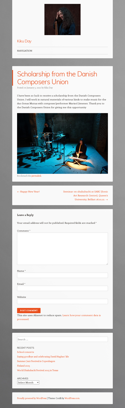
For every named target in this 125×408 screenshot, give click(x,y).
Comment (23, 230)
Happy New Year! (28, 191)
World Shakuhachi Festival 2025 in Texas (37, 370)
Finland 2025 (23, 365)
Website (21, 296)
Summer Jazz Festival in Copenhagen (36, 361)
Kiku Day (24, 41)
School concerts (25, 351)
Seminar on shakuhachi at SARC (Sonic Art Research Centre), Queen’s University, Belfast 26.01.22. (85, 195)
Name (21, 270)
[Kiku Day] (62, 19)
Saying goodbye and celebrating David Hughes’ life (43, 356)
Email (21, 283)
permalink (36, 175)
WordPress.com (72, 398)
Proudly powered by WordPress (31, 398)
